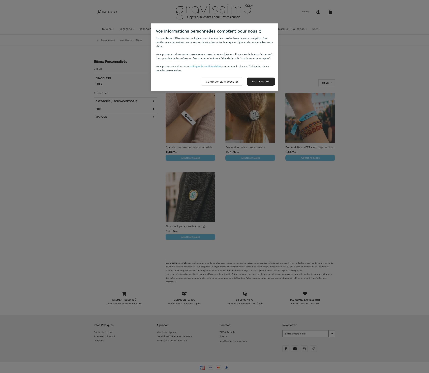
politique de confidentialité (205, 66)
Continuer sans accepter (222, 81)
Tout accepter (261, 81)
